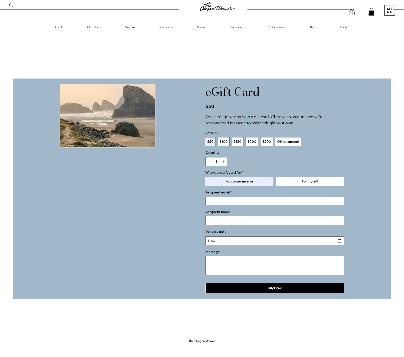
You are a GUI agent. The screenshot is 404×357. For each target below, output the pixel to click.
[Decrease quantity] (209, 161)
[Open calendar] (339, 240)
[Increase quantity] (224, 161)
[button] (371, 12)
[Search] (11, 5)
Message (212, 252)
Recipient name (217, 212)
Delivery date (216, 231)
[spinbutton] (216, 161)
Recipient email (218, 192)
